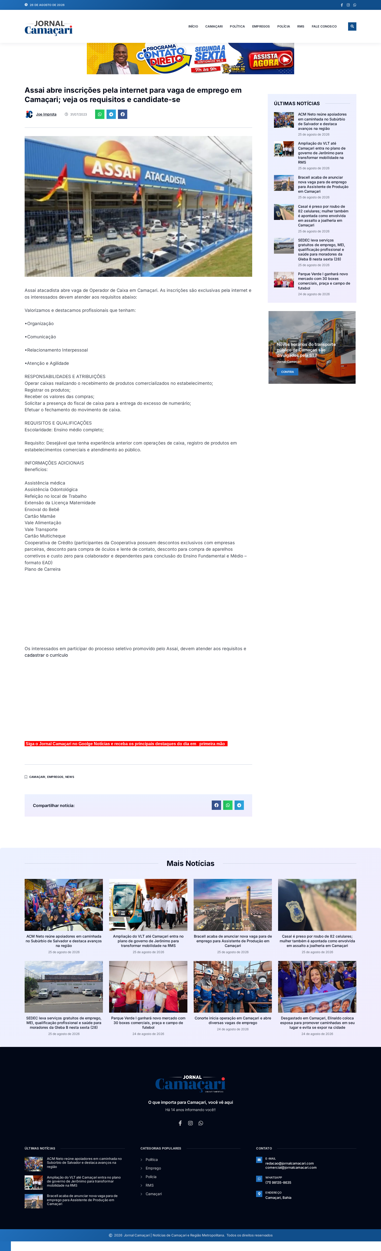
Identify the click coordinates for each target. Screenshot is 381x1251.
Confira (287, 372)
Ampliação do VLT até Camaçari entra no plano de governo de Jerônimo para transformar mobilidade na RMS (321, 152)
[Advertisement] (138, 609)
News (69, 777)
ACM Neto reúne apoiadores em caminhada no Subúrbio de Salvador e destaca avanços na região (322, 121)
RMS (301, 26)
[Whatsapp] (354, 5)
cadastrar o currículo (46, 655)
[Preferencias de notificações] (5, 1246)
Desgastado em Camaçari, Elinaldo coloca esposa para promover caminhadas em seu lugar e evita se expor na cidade (317, 1023)
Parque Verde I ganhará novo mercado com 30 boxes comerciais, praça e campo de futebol (324, 281)
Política (237, 26)
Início (193, 26)
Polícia (283, 26)
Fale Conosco (324, 26)
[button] (352, 26)
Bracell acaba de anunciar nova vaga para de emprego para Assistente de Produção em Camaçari (323, 184)
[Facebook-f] (341, 5)
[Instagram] (348, 5)
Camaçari (214, 26)
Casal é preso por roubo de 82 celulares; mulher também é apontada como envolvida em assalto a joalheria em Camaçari (323, 215)
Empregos (261, 26)
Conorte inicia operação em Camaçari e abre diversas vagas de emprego (233, 1020)
